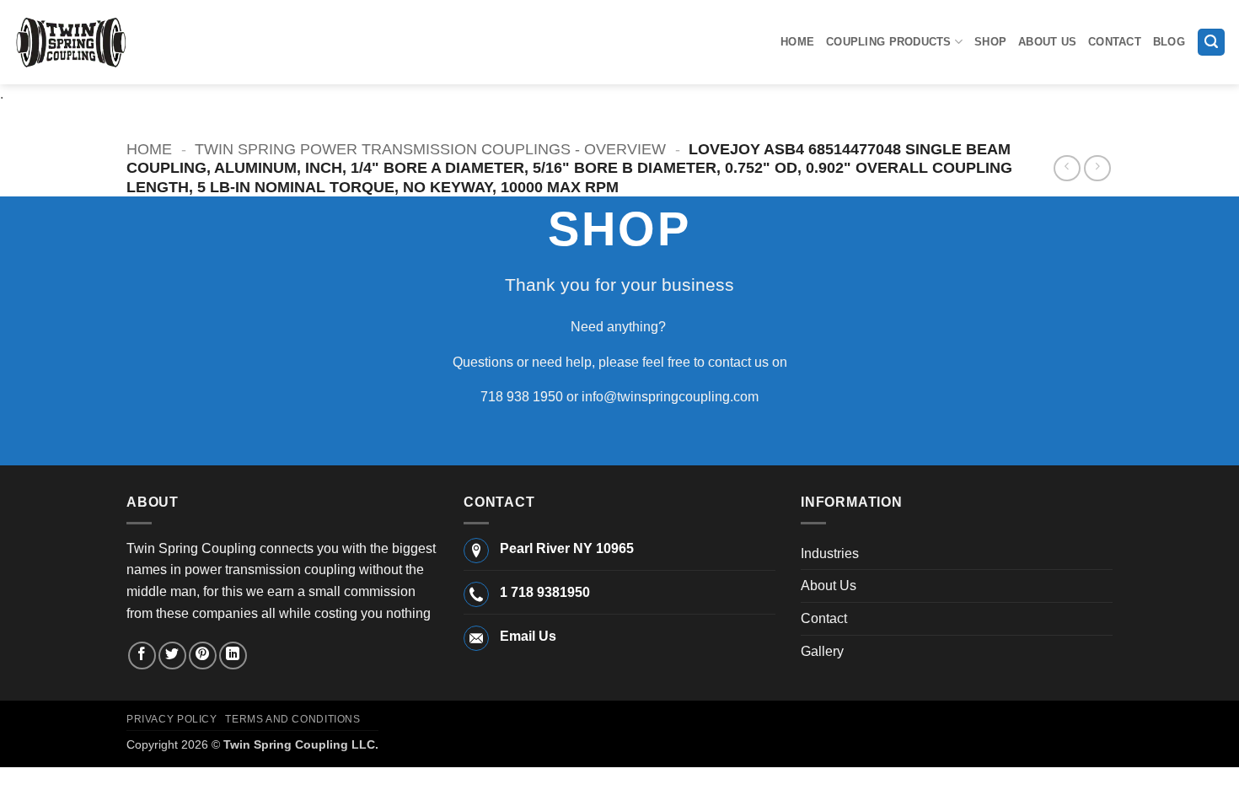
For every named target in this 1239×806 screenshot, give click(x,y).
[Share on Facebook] (142, 655)
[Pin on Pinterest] (203, 655)
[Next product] (1067, 168)
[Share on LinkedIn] (233, 655)
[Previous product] (1097, 168)
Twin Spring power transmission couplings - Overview (430, 149)
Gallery (822, 651)
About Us (1047, 41)
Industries (830, 553)
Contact (1114, 41)
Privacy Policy (171, 719)
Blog (1169, 41)
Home (797, 41)
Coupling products (888, 41)
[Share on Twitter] (172, 655)
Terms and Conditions (292, 719)
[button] (1211, 42)
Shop (990, 41)
